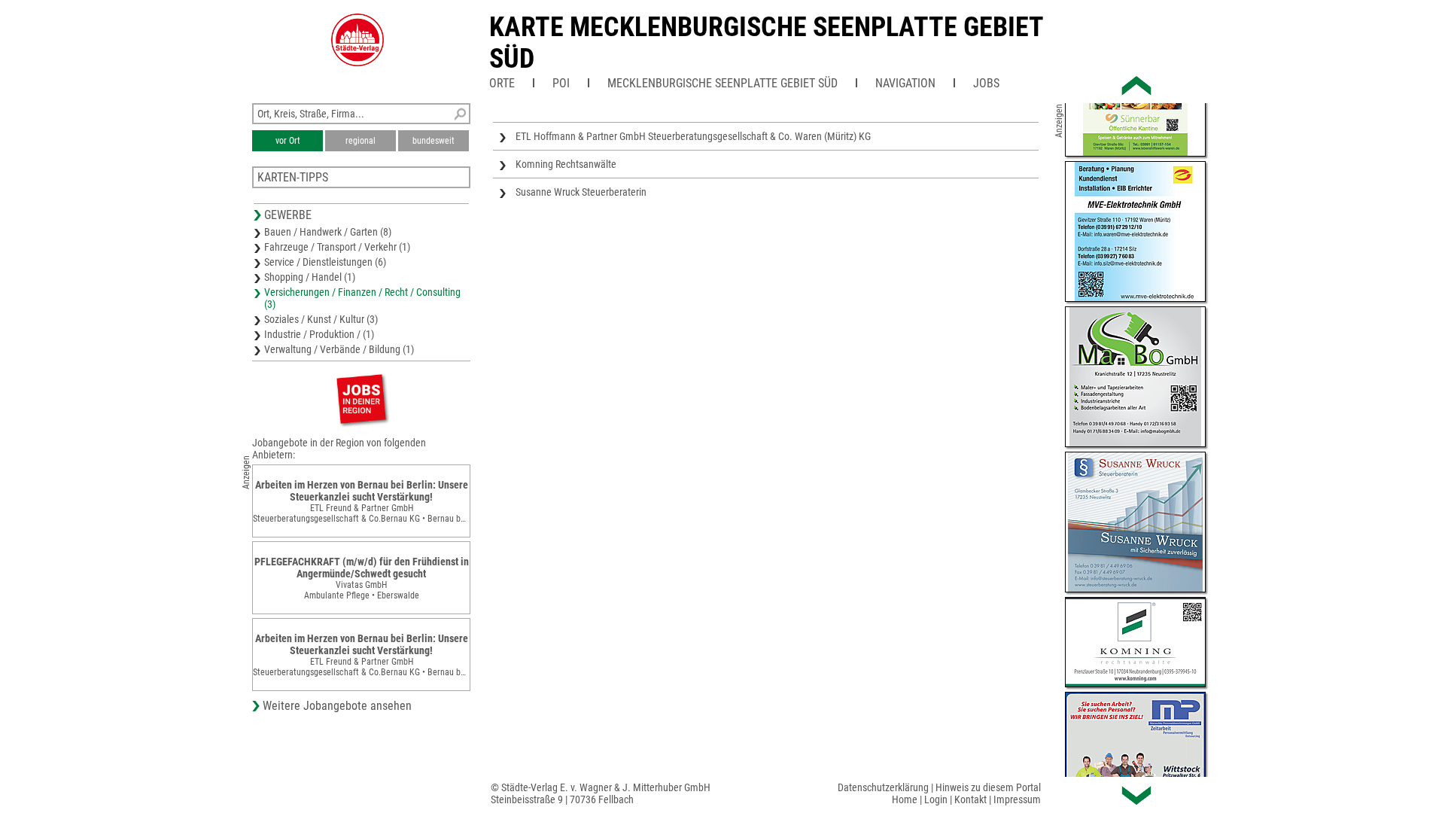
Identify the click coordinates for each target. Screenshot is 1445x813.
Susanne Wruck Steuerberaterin (581, 192)
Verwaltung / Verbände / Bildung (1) (339, 349)
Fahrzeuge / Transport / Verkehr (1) (337, 247)
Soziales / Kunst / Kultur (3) (321, 319)
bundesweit (433, 141)
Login (936, 799)
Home (904, 799)
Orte (502, 83)
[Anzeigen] (361, 399)
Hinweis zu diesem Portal (988, 787)
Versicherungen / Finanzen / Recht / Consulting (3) (362, 298)
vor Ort (287, 141)
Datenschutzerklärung (883, 787)
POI (561, 83)
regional (360, 141)
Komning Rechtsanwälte (566, 164)
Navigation (905, 83)
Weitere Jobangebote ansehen (337, 706)
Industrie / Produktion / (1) (319, 334)
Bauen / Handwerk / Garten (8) (327, 232)
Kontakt (970, 799)
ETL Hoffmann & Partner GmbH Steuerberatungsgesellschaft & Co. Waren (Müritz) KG (693, 136)
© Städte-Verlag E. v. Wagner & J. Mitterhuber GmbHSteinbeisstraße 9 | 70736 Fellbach (600, 793)
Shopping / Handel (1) (309, 277)
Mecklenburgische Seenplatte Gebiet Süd (722, 83)
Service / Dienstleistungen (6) (325, 262)
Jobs (986, 83)
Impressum (1017, 799)
